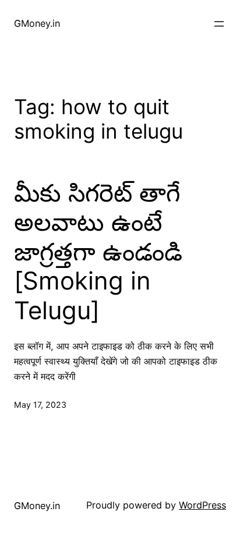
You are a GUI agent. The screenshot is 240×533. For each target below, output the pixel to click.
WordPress (202, 505)
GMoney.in (37, 23)
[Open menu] (219, 24)
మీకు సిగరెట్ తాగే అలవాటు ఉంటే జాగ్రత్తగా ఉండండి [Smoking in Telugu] (98, 251)
